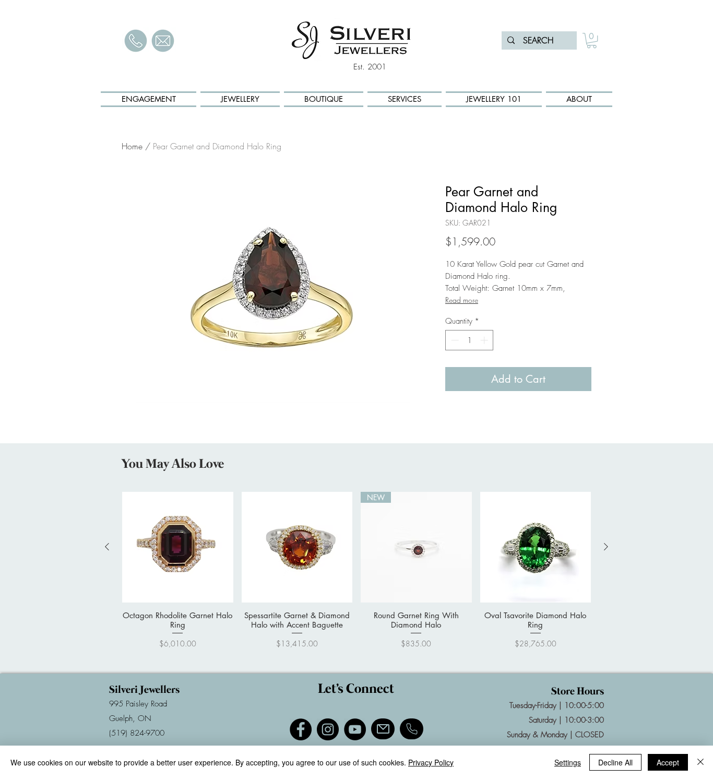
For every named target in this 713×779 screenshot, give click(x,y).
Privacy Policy (431, 762)
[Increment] (485, 340)
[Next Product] (606, 546)
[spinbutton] (469, 340)
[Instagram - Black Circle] (328, 729)
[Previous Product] (107, 546)
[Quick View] (177, 547)
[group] (356, 575)
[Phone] (411, 728)
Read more (461, 300)
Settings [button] (567, 762)
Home (132, 146)
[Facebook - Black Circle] (301, 729)
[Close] (700, 762)
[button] (592, 40)
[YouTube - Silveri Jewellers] (355, 729)
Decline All (615, 762)
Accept (668, 762)
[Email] (383, 728)
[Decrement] (454, 340)
